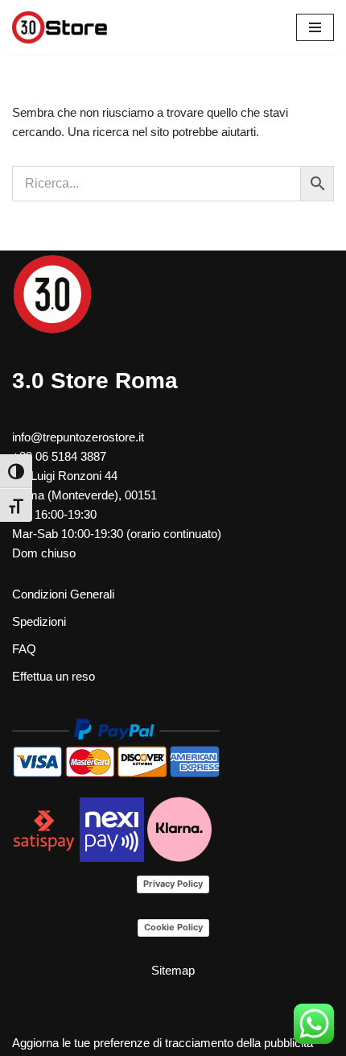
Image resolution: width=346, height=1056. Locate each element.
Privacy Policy (173, 883)
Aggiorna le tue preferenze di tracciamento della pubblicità (162, 1043)
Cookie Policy (173, 927)
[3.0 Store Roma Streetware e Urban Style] (60, 27)
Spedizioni (39, 621)
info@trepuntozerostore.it (78, 437)
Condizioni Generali (63, 594)
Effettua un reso (53, 676)
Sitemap (173, 970)
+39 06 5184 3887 (59, 456)
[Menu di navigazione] (315, 27)
